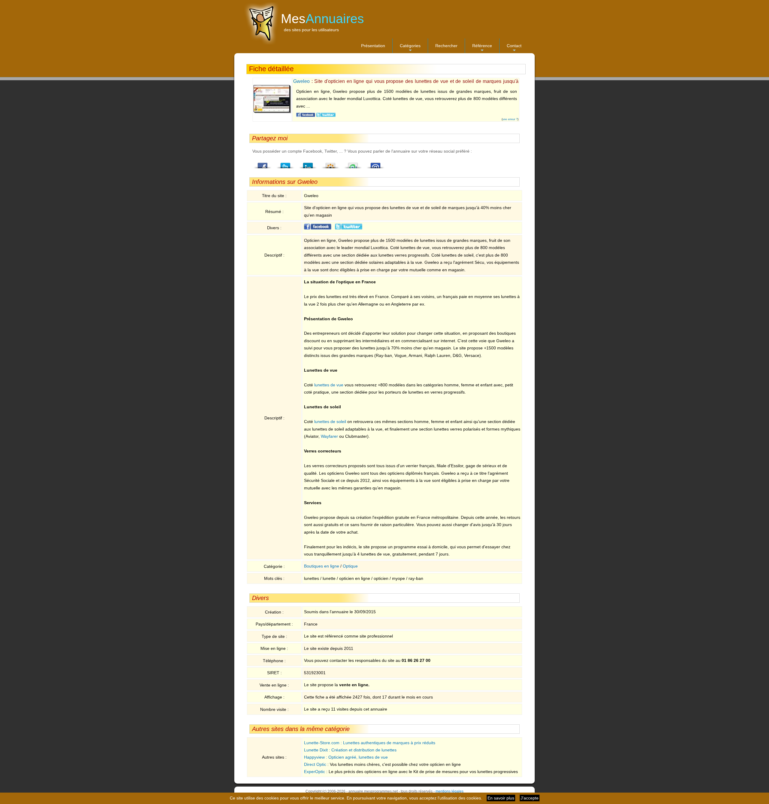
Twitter (285, 163)
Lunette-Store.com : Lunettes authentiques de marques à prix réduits (369, 742)
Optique (350, 566)
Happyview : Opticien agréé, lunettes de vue (346, 757)
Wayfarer (329, 436)
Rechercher (446, 45)
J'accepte (530, 798)
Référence (482, 48)
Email (375, 163)
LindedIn (307, 163)
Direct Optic (315, 764)
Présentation (373, 45)
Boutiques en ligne (321, 566)
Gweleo (301, 81)
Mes (322, 18)
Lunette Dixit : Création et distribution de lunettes (350, 750)
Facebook (262, 163)
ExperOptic (314, 771)
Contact (514, 48)
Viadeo (330, 163)
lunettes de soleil (330, 421)
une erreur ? (510, 119)
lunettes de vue (328, 384)
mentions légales (450, 791)
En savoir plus (501, 798)
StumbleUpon (352, 163)
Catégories (410, 48)
